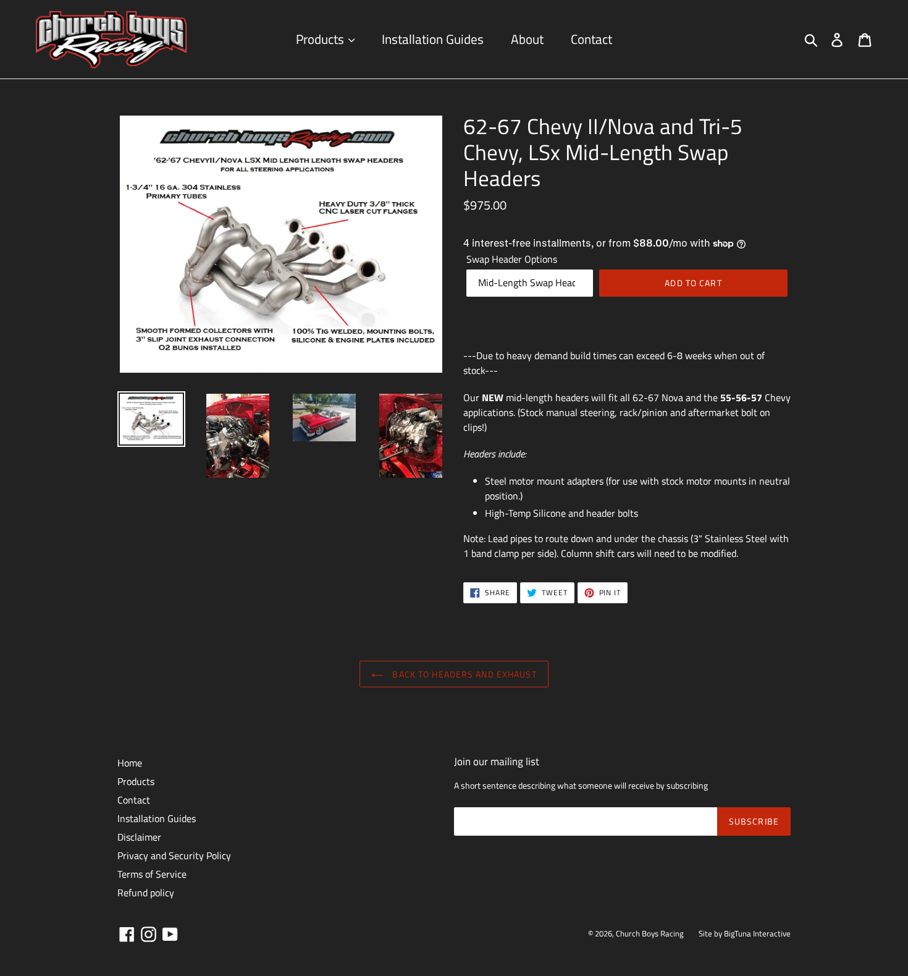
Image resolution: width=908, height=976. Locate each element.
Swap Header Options (511, 259)
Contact (591, 39)
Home (129, 762)
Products (321, 39)
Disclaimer (139, 837)
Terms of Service (152, 874)
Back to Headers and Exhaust (463, 674)
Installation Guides (433, 39)
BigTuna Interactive (757, 933)
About (527, 39)
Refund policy (145, 892)
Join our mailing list (496, 761)
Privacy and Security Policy (174, 855)
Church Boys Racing (650, 933)
